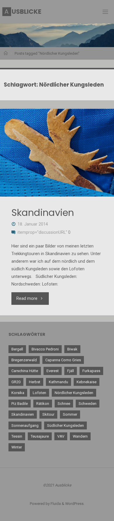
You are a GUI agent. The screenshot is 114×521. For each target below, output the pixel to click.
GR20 (15, 382)
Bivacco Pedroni (45, 349)
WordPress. (74, 503)
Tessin (16, 436)
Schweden (87, 403)
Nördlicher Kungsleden (74, 393)
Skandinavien (42, 212)
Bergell (17, 349)
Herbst (34, 382)
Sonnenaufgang (25, 425)
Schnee (64, 403)
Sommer (70, 414)
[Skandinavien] (57, 153)
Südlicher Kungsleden (65, 425)
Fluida (55, 503)
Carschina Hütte (24, 371)
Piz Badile (19, 403)
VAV (60, 436)
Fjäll (70, 371)
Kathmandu (58, 382)
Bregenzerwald (24, 360)
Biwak (72, 349)
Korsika (17, 393)
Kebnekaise (86, 382)
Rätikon (42, 403)
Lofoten (39, 393)
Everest (52, 371)
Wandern (80, 436)
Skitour (48, 414)
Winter (16, 447)
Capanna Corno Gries (63, 360)
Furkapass (91, 371)
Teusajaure (40, 436)
